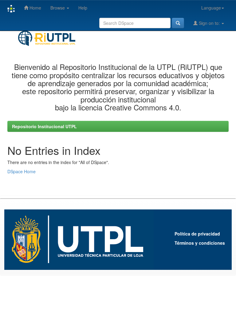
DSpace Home (21, 171)
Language (211, 8)
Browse (58, 8)
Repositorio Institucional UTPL (44, 126)
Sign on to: (209, 23)
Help (82, 8)
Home (34, 8)
